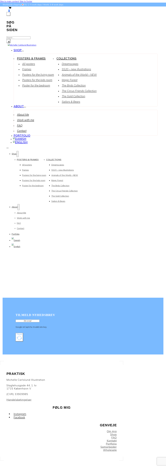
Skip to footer (26, 1)
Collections (67, 58)
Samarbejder (109, 446)
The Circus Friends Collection (79, 91)
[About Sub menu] (25, 107)
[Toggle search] (8, 14)
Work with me (25, 120)
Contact (21, 130)
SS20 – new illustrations (76, 69)
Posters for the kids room (37, 80)
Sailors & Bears (71, 101)
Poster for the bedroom (36, 85)
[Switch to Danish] (19, 138)
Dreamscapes (70, 63)
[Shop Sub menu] (17, 154)
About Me (23, 114)
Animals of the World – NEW (79, 74)
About (19, 106)
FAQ (19, 125)
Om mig (112, 431)
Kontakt (112, 440)
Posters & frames (31, 58)
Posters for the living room (38, 74)
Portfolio (22, 135)
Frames (26, 69)
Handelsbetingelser (19, 399)
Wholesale (110, 450)
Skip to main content (9, 1)
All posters (28, 63)
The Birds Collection (74, 85)
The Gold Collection (73, 96)
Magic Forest (69, 80)
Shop (18, 50)
